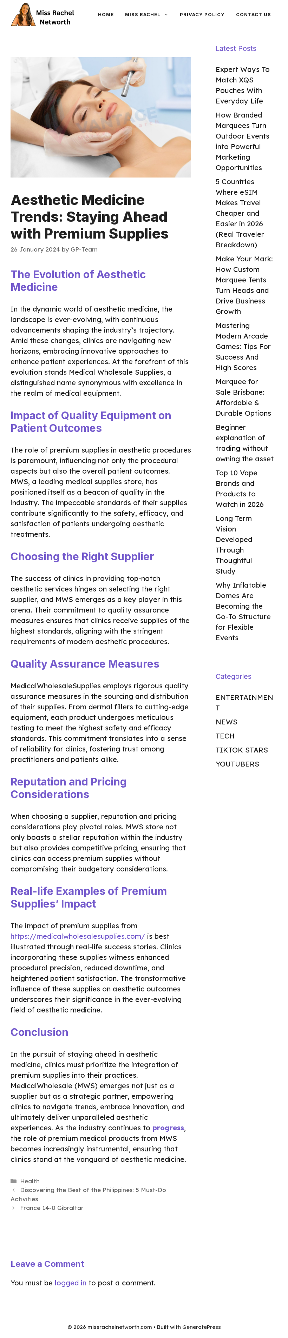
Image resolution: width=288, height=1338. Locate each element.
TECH (225, 735)
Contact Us (253, 14)
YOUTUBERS (237, 764)
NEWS (226, 721)
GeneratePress (201, 1327)
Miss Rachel (143, 14)
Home (106, 14)
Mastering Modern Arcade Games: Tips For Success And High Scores (243, 346)
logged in (70, 1282)
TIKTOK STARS (242, 749)
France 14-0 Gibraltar (52, 1207)
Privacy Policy (202, 14)
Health (30, 1181)
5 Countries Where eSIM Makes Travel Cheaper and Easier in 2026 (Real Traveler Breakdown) (240, 213)
